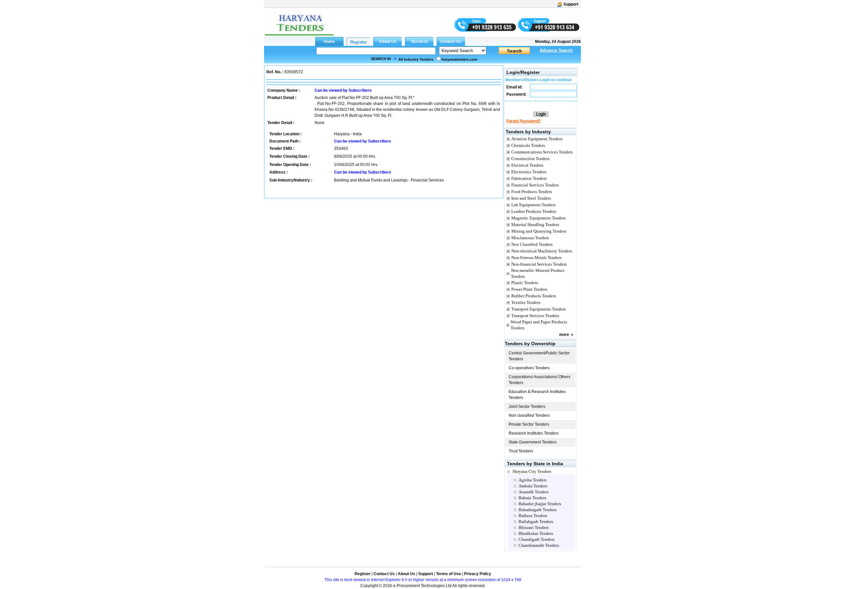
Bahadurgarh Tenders (538, 509)
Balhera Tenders (533, 515)
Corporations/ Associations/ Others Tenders (539, 380)
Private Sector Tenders (529, 424)
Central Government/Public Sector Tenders (539, 356)
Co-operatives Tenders (529, 368)
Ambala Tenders (533, 485)
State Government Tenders (533, 442)
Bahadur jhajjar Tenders (540, 503)
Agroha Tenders (533, 479)
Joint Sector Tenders (527, 406)
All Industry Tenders (415, 59)
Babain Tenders (532, 497)
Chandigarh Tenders (537, 539)
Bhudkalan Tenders (536, 533)
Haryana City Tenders (532, 471)
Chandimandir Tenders (539, 545)
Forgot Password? (523, 121)
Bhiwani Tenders (534, 527)
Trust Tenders (521, 451)
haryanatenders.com (459, 59)
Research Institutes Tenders (533, 433)
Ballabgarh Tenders (536, 521)
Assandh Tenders (534, 491)
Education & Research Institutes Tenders (537, 394)
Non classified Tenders (529, 415)
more (564, 334)
